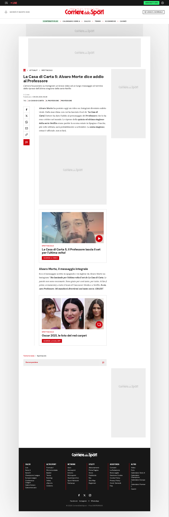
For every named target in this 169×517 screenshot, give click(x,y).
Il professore (52, 101)
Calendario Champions (135, 476)
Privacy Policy (115, 480)
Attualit (33, 70)
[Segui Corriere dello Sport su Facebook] (79, 495)
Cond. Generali (115, 483)
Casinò (123, 21)
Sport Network (73, 480)
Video (133, 468)
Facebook (74, 501)
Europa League (31, 478)
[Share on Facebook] (26, 110)
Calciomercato (31, 488)
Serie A (28, 470)
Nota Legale (114, 473)
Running (49, 478)
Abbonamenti (94, 468)
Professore (66, 101)
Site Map (92, 480)
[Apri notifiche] (6, 12)
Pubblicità (92, 475)
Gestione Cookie (116, 475)
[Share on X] (26, 116)
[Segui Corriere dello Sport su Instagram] (90, 495)
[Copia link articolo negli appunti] (26, 134)
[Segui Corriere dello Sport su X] (84, 495)
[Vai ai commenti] (26, 142)
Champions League (32, 475)
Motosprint (72, 475)
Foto (133, 470)
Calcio (87, 21)
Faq (111, 486)
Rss (90, 478)
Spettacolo (47, 70)
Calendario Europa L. (138, 481)
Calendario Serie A (71, 21)
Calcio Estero (30, 485)
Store (91, 473)
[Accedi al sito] (162, 3)
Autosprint (72, 470)
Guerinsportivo (73, 478)
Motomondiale (52, 470)
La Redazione (115, 470)
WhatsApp (95, 501)
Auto (69, 468)
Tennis (98, 21)
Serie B (27, 473)
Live (15, 3)
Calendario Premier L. (138, 485)
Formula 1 (49, 468)
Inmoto (70, 473)
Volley (48, 480)
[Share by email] (26, 128)
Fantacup (71, 483)
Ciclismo (49, 486)
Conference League (29, 481)
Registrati (92, 483)
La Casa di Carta (36, 101)
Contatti (113, 468)
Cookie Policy (115, 478)
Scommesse (110, 21)
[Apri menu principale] (6, 3)
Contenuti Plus (50, 21)
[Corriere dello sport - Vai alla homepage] (84, 12)
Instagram (83, 501)
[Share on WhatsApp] (26, 122)
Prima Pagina (93, 470)
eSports (49, 483)
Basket (48, 473)
